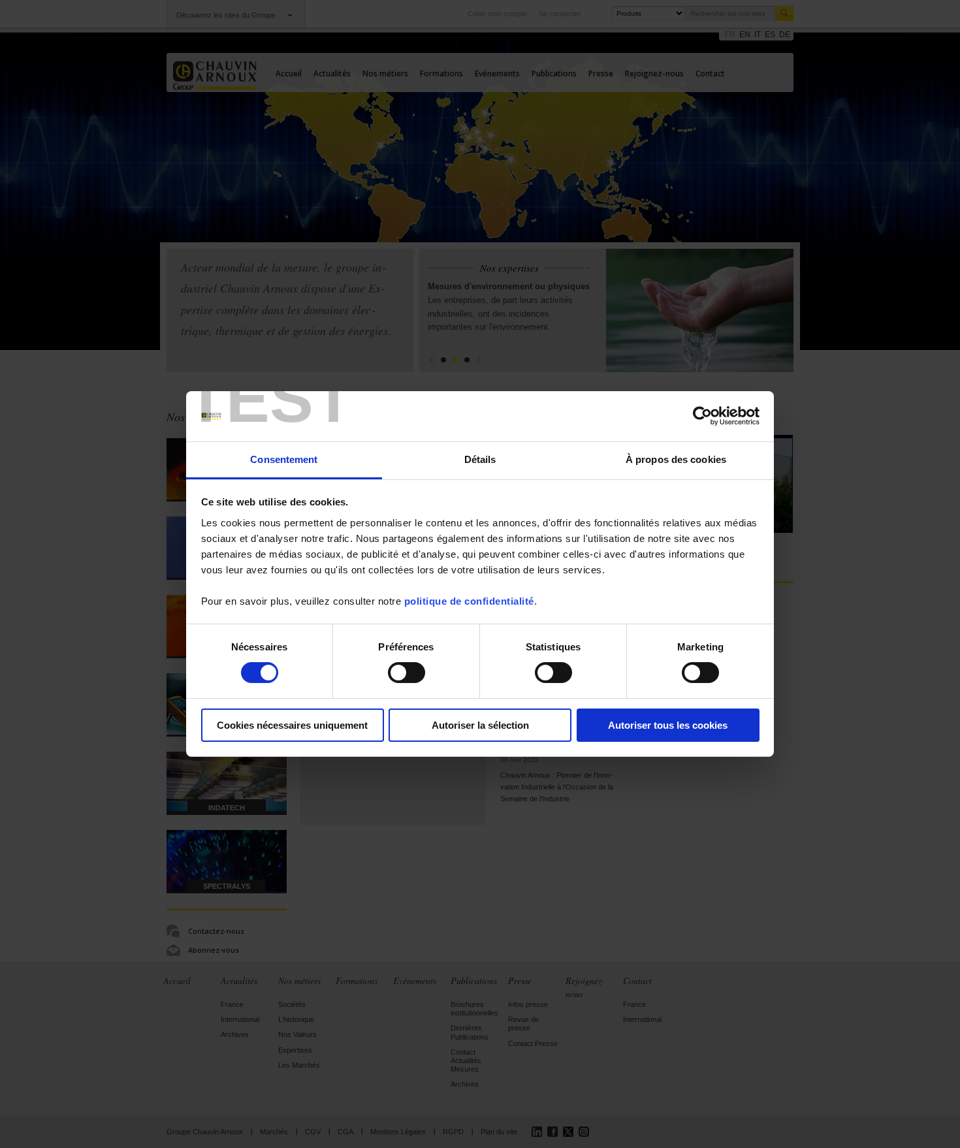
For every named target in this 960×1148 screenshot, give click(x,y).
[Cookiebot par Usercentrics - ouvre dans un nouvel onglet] (702, 416)
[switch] (406, 672)
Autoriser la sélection (480, 725)
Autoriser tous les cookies (668, 725)
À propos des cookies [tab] (676, 459)
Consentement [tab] (283, 459)
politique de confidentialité (469, 601)
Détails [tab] (480, 459)
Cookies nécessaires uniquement (292, 725)
